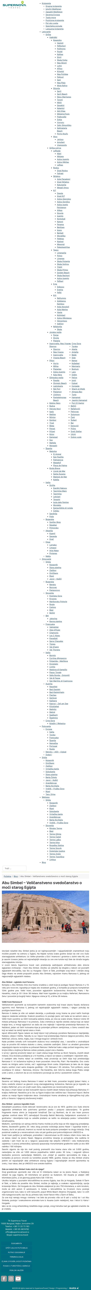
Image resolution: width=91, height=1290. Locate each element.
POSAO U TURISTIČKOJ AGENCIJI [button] (16, 1266)
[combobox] (14, 868)
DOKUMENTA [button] (16, 1243)
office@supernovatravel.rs (17, 1232)
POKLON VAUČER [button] (16, 1270)
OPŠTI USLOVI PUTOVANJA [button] (16, 1248)
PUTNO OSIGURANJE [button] (16, 1252)
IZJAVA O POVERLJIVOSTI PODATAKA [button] (16, 1261)
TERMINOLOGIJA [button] (16, 1257)
